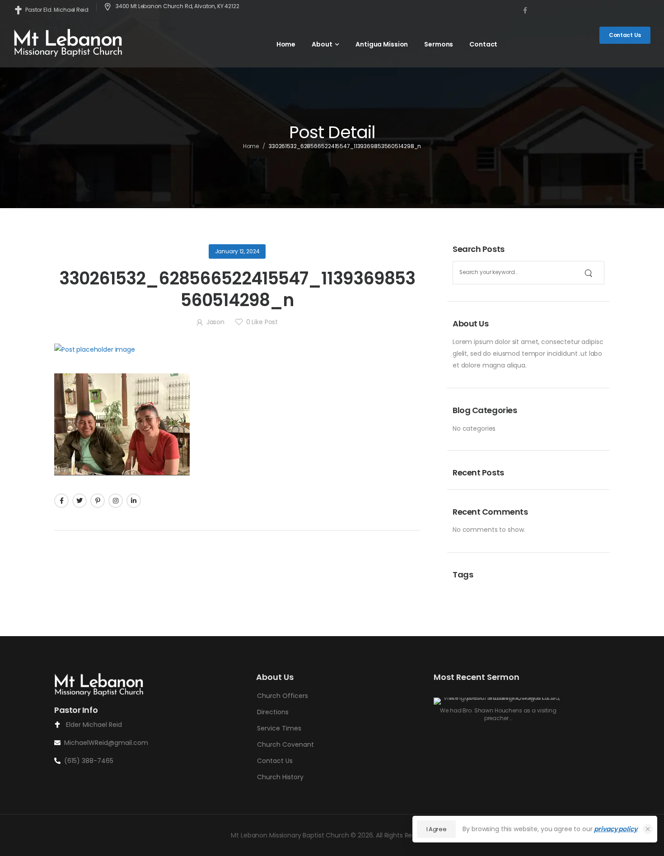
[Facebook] (61, 500)
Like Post (262, 321)
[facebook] (525, 10)
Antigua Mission (381, 44)
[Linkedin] (133, 500)
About (322, 44)
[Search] (588, 272)
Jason (215, 321)
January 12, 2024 (237, 251)
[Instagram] (115, 500)
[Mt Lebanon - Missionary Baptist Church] (69, 42)
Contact (483, 44)
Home (285, 44)
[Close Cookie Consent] (648, 829)
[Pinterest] (97, 500)
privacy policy (615, 828)
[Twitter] (79, 500)
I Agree (436, 829)
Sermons (438, 44)
